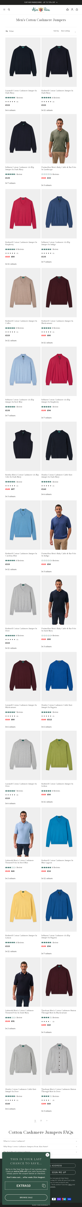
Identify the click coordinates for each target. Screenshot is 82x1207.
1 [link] (35, 1121)
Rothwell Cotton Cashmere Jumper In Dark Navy (57, 92)
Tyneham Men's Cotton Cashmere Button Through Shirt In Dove (58, 1090)
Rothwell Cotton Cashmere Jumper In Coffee (21, 322)
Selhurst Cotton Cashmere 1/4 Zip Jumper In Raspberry (55, 401)
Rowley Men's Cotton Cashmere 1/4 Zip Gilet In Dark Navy (22, 476)
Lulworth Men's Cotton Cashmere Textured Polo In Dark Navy (19, 1012)
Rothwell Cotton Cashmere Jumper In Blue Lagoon (57, 862)
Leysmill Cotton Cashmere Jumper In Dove (21, 785)
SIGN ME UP (59, 1172)
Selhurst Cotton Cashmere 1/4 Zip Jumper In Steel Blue (19, 401)
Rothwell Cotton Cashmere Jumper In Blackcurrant (57, 322)
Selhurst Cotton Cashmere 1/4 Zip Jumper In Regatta (55, 937)
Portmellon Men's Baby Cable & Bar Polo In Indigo (58, 555)
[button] (4, 9)
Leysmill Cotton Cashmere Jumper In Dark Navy (21, 92)
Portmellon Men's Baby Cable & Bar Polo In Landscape (58, 168)
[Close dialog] (47, 1155)
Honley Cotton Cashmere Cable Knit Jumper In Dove (20, 1090)
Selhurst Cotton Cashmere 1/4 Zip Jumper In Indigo (55, 243)
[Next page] (46, 1120)
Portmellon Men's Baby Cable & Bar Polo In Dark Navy (58, 630)
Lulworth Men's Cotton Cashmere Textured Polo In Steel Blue (19, 862)
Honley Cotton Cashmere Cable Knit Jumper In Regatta (56, 706)
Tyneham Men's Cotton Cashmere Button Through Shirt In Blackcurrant (58, 1012)
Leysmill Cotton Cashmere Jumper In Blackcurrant (21, 706)
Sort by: (56, 31)
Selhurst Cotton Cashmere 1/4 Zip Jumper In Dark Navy (19, 168)
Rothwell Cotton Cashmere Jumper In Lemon (21, 937)
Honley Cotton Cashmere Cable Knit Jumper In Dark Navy (56, 476)
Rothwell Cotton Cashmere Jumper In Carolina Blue (21, 555)
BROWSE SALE (26, 1197)
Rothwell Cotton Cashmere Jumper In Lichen (57, 785)
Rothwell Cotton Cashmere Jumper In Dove (21, 630)
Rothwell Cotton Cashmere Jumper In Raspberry (21, 243)
